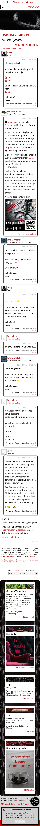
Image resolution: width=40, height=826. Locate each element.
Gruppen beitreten (13, 147)
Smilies (4, 560)
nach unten (5, 48)
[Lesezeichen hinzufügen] (36, 573)
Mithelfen (30, 790)
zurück (19, 48)
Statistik (11, 560)
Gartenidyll (29, 617)
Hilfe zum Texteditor (22, 560)
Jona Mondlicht (14, 239)
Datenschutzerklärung (28, 817)
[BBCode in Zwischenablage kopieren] (37, 45)
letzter (13, 48)
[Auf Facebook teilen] (19, 45)
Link (9, 77)
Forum (4, 34)
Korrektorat (15, 804)
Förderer (26, 804)
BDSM (13, 34)
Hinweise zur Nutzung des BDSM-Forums (19, 561)
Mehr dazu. (29, 698)
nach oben (34, 105)
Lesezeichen (17, 570)
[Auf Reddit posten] (26, 45)
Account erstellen (24, 234)
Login (31, 2)
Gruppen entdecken (26, 667)
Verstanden (20, 821)
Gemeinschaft (11, 177)
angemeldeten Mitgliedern (13, 529)
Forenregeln (9, 556)
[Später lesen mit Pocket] (29, 45)
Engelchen (12, 336)
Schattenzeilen (32, 7)
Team (5, 804)
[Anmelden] (20, 230)
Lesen (31, 731)
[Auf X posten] (22, 45)
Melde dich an (14, 122)
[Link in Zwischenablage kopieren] (15, 45)
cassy (9, 52)
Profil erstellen (16, 2)
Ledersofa (24, 34)
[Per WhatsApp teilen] (33, 45)
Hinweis (33, 556)
